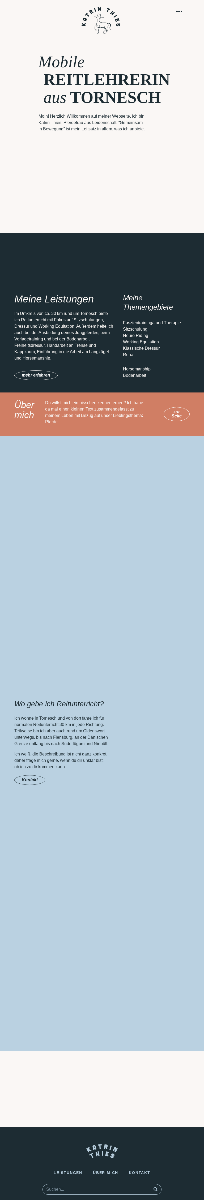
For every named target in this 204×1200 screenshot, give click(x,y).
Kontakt (139, 1173)
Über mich (105, 1173)
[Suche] (155, 1189)
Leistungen (68, 1173)
